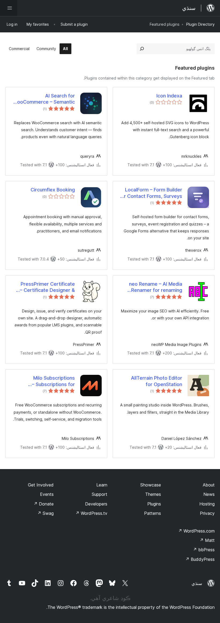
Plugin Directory (200, 24)
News (209, 494)
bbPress (204, 549)
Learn (101, 485)
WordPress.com (196, 531)
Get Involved (41, 485)
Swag (45, 513)
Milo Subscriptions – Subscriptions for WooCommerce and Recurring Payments (52, 381)
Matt (207, 540)
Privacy (207, 513)
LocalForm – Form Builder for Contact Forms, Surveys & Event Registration (150, 193)
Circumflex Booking (53, 189)
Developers (96, 504)
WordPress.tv (91, 513)
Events (47, 494)
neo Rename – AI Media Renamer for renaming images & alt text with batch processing (155, 287)
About (209, 485)
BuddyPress (200, 559)
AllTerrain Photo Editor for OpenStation (156, 381)
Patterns (152, 513)
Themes (153, 494)
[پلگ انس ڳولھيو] (142, 48)
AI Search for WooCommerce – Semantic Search (44, 99)
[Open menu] (8, 8)
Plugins (154, 504)
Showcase (150, 485)
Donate (44, 504)
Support (99, 494)
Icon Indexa (169, 96)
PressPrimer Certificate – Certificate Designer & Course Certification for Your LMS (47, 287)
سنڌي (197, 583)
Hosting (207, 504)
